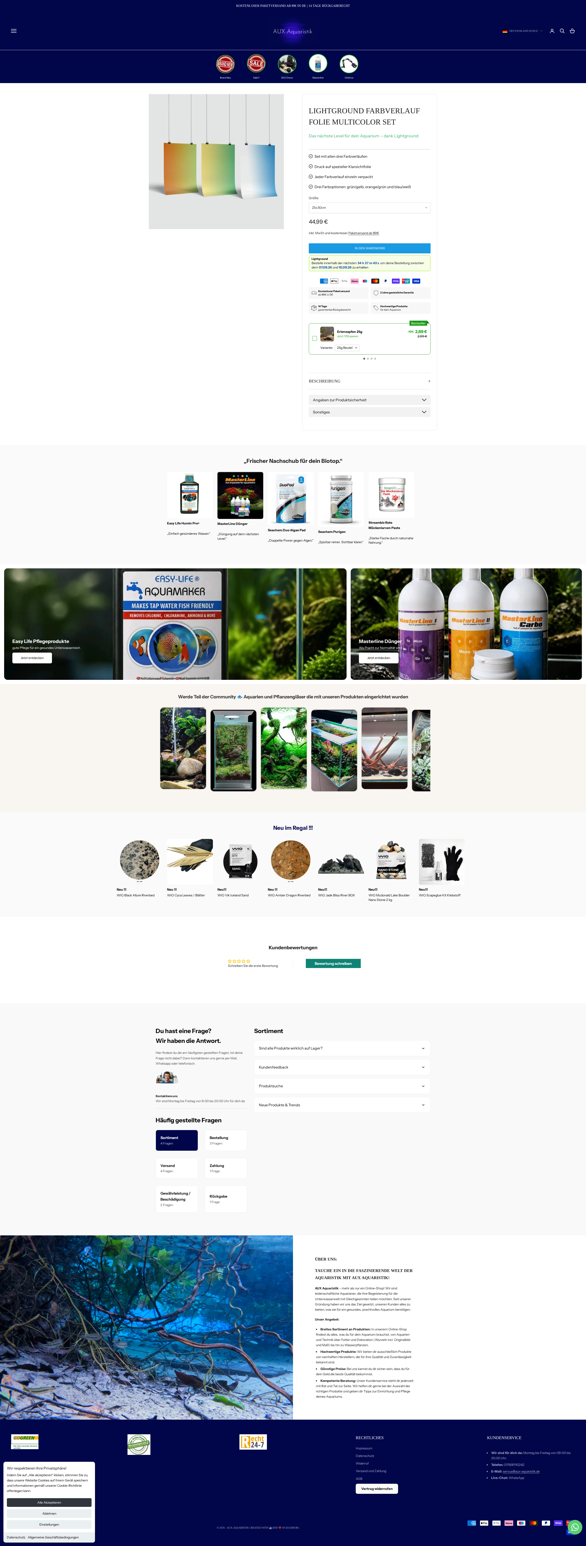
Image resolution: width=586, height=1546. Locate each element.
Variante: (326, 348)
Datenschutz (16, 1537)
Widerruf (362, 1463)
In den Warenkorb (370, 248)
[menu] (13, 31)
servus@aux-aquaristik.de (521, 1471)
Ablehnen (49, 1513)
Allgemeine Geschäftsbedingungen (53, 1537)
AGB (359, 1479)
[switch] (370, 339)
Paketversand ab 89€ (363, 233)
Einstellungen (49, 1524)
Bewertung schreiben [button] (333, 963)
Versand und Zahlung (371, 1471)
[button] (364, 359)
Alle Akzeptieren (49, 1502)
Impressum (364, 1448)
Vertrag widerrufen (377, 1488)
